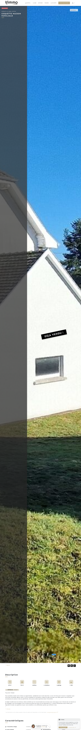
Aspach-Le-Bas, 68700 (9, 11)
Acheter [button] (27, 3)
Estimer (40, 3)
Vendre (47, 3)
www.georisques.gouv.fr (52, 712)
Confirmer (63, 727)
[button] (69, 665)
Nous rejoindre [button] (64, 3)
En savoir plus (71, 727)
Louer (34, 3)
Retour (8, 665)
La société (53, 3)
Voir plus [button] (8, 708)
